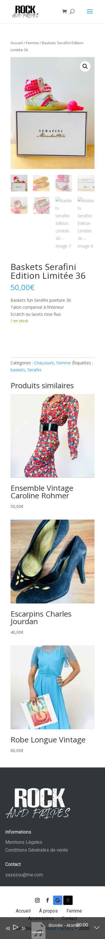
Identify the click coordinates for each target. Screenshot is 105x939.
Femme (32, 42)
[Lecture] (15, 928)
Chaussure (44, 363)
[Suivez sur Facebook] (47, 900)
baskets (17, 370)
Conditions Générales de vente (36, 850)
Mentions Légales (23, 842)
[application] (48, 929)
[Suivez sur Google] (57, 900)
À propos (49, 911)
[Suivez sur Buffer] (68, 900)
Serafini (34, 370)
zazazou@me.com (24, 875)
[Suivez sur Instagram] (37, 900)
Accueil (16, 42)
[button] (85, 66)
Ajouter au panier (41, 339)
